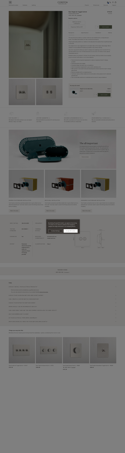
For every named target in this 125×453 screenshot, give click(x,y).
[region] (63, 226)
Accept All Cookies (70, 231)
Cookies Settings (55, 231)
